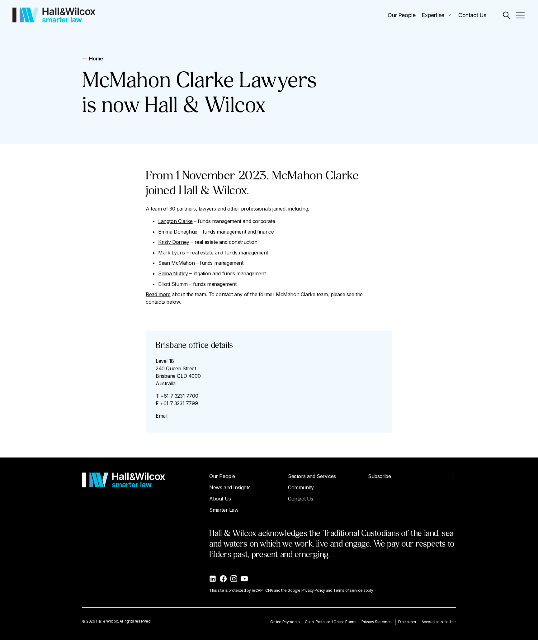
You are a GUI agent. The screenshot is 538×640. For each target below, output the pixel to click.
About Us (220, 498)
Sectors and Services (312, 476)
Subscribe (379, 476)
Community (301, 487)
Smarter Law (223, 510)
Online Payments (285, 621)
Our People (401, 15)
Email (162, 416)
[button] (506, 15)
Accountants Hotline (439, 621)
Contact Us (472, 15)
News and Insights (229, 487)
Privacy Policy (313, 590)
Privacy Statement (377, 621)
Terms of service (348, 590)
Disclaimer (407, 621)
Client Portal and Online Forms (330, 621)
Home (96, 58)
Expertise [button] (433, 15)
